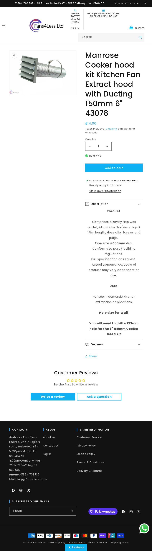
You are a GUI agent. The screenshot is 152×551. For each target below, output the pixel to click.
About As (49, 437)
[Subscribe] (72, 511)
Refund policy (57, 542)
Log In (47, 454)
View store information (105, 191)
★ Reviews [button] (76, 547)
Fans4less (39, 542)
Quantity (90, 139)
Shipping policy (120, 542)
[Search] (140, 37)
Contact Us (51, 445)
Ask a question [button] (99, 397)
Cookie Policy (86, 454)
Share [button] (93, 356)
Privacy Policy (86, 445)
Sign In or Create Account (130, 3)
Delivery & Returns (89, 471)
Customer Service (89, 437)
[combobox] (111, 37)
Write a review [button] (53, 397)
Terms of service (97, 542)
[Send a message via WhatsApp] (144, 528)
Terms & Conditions (91, 462)
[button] (136, 19)
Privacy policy (77, 542)
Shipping (111, 128)
